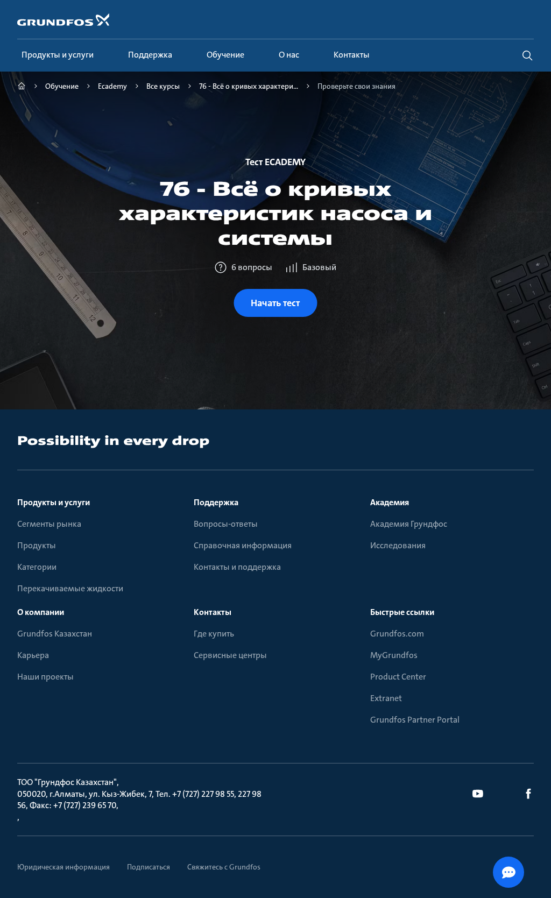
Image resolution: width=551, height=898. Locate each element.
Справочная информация (243, 545)
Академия (389, 502)
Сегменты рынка (49, 523)
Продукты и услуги (53, 502)
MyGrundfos (394, 655)
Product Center (398, 676)
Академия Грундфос (408, 523)
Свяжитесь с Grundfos (223, 867)
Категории (36, 566)
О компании (40, 612)
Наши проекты (45, 676)
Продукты (36, 545)
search (527, 55)
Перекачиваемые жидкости (70, 588)
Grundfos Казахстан (54, 633)
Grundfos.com (397, 633)
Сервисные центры (230, 655)
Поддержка (216, 502)
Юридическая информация (63, 867)
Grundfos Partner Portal (415, 719)
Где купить (214, 633)
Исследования (398, 545)
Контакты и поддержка (237, 566)
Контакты (212, 612)
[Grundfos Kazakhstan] (21, 87)
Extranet (386, 698)
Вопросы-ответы (226, 523)
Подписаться (148, 867)
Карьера (33, 655)
